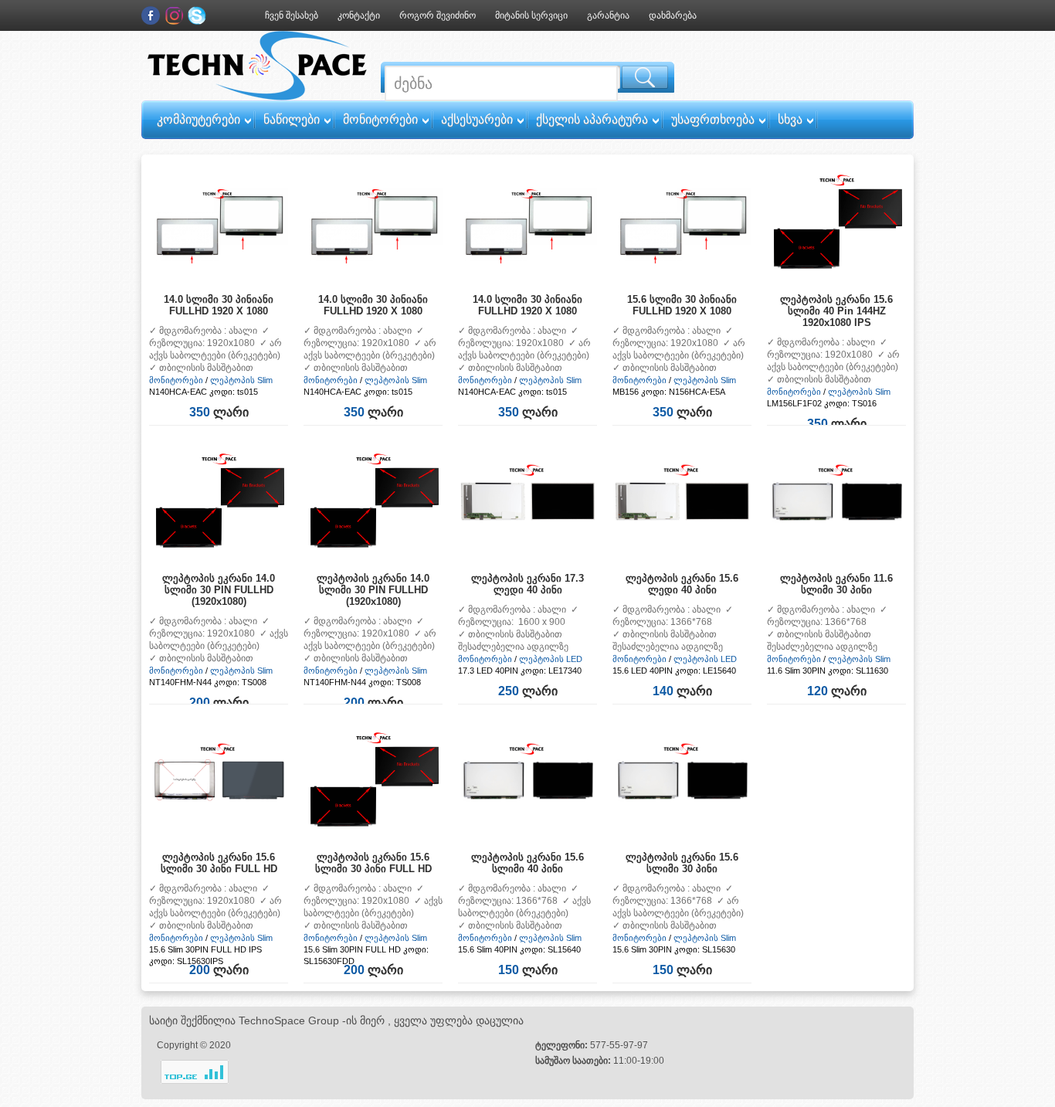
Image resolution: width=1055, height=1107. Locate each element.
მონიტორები (380, 119)
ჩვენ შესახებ (291, 15)
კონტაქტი (359, 15)
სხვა (790, 119)
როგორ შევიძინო (437, 15)
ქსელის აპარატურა (592, 119)
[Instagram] (174, 15)
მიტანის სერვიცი (531, 15)
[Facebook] (150, 15)
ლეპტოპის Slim (241, 380)
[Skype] (197, 15)
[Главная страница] (257, 97)
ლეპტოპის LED (550, 659)
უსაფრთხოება (713, 119)
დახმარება (673, 15)
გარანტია (608, 15)
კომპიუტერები (198, 119)
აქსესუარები (477, 119)
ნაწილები (291, 119)
